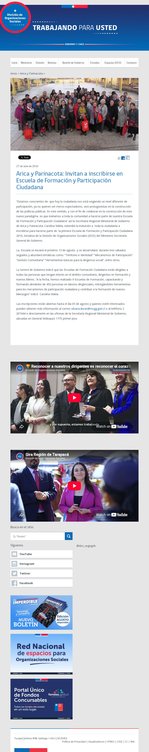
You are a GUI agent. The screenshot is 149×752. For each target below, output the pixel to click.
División (40, 63)
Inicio (14, 63)
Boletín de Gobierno (73, 63)
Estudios (95, 63)
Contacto (131, 63)
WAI (132, 741)
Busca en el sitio (21, 527)
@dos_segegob (86, 546)
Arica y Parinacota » (32, 73)
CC (126, 741)
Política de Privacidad (74, 741)
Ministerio (26, 63)
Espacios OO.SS (113, 63)
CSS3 (119, 741)
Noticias (52, 63)
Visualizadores (96, 741)
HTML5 (110, 741)
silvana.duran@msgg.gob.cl (88, 308)
